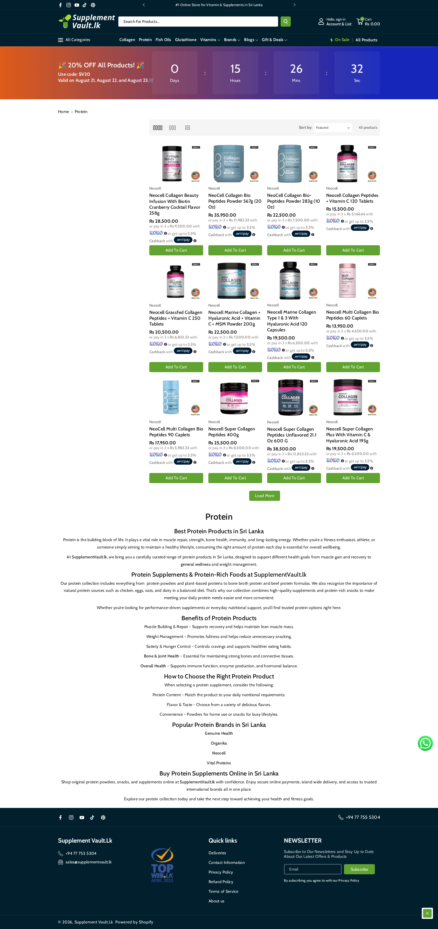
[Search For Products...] (286, 21)
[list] (187, 127)
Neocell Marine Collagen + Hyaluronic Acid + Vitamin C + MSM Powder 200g (234, 318)
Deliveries (217, 852)
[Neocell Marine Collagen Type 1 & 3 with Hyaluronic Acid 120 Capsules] (294, 280)
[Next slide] (294, 5)
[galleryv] (172, 127)
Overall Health (153, 665)
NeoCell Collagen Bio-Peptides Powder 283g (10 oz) (293, 201)
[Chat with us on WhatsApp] (425, 743)
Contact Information (227, 862)
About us (216, 901)
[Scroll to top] (427, 913)
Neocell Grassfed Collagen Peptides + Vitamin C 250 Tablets (175, 318)
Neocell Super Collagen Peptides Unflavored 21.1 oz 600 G (292, 435)
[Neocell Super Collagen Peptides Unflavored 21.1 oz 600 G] (294, 397)
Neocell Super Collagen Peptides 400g (231, 432)
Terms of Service (223, 891)
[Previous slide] (144, 5)
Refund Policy (221, 881)
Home (63, 111)
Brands (230, 39)
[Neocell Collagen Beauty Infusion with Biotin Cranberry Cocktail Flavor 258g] (176, 163)
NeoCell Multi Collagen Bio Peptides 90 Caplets (176, 432)
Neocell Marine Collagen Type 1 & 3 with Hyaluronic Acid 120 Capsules (291, 321)
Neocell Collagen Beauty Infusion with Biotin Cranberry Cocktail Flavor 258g (174, 204)
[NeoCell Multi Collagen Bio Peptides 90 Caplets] (176, 397)
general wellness (196, 564)
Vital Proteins (219, 763)
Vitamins (208, 39)
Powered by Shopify (134, 922)
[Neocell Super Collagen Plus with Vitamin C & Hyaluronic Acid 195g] (353, 397)
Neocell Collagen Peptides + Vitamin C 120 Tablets (352, 198)
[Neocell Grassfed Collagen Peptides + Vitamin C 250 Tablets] (176, 280)
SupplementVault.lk (89, 557)
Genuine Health (219, 733)
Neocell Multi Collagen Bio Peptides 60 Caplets (352, 315)
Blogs (249, 39)
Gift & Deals (273, 39)
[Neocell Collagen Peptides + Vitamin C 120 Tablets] (353, 163)
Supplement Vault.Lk (94, 922)
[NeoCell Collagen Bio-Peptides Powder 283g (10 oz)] (294, 163)
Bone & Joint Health (161, 656)
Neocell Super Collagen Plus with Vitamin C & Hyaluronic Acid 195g (349, 435)
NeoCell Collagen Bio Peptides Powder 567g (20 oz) (235, 201)
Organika (219, 743)
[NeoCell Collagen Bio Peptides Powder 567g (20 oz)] (235, 163)
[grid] (157, 127)
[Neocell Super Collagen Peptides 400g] (235, 397)
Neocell (219, 753)
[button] (210, 40)
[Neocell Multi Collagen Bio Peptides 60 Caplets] (353, 280)
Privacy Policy (221, 872)
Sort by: (306, 127)
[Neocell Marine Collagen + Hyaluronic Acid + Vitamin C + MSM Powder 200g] (235, 280)
